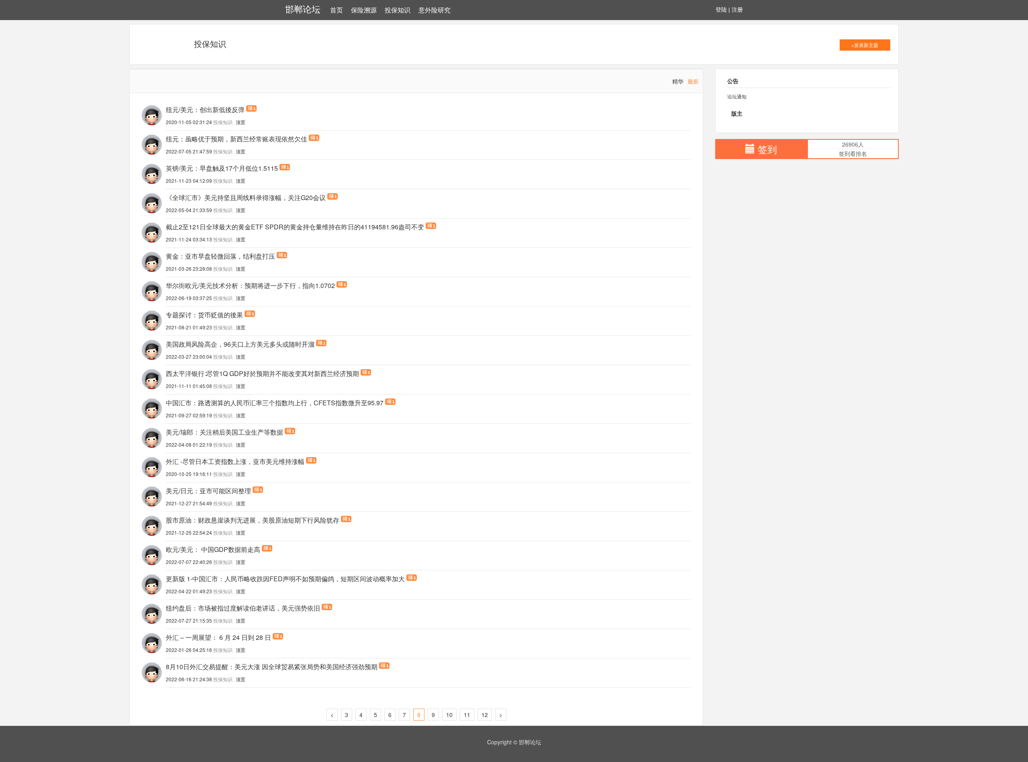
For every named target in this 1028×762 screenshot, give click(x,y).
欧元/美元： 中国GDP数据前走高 (213, 549)
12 (484, 715)
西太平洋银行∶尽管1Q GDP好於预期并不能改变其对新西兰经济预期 (262, 373)
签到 (767, 149)
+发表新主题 (864, 44)
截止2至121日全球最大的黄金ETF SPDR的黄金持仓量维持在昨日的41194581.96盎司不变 (295, 227)
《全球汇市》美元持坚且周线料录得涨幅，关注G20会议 (246, 197)
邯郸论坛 (302, 9)
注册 (737, 9)
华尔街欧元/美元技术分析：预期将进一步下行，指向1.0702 (250, 285)
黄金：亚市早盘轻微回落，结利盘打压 (220, 256)
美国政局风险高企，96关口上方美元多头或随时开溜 (240, 344)
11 (467, 715)
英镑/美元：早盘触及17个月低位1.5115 (222, 168)
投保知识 (397, 10)
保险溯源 (364, 10)
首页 (336, 10)
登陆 (721, 9)
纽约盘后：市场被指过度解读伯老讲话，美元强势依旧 (243, 608)
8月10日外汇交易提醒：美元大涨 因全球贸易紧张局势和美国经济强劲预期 (271, 666)
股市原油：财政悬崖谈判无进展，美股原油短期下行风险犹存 (252, 520)
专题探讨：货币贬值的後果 (204, 315)
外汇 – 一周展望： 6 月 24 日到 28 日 (218, 637)
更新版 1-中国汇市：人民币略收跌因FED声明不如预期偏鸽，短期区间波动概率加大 (285, 578)
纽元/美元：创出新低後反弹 (205, 109)
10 (449, 715)
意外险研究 (434, 10)
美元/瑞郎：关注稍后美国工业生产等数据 (224, 432)
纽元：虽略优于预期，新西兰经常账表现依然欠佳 (236, 139)
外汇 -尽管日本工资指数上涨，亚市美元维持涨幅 (235, 461)
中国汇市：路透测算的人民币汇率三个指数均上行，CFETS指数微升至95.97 (274, 402)
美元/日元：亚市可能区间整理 (208, 490)
